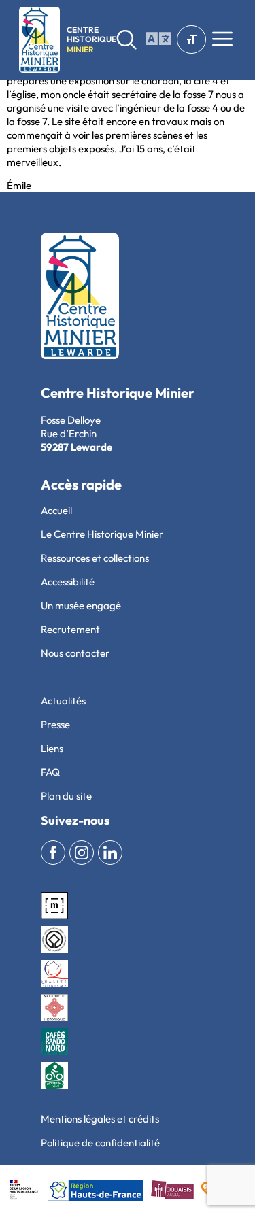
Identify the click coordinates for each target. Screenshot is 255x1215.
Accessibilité (68, 581)
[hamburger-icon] (155, 39)
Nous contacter (75, 653)
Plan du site (66, 795)
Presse (55, 724)
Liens (52, 748)
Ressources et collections (95, 557)
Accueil (56, 510)
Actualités (63, 700)
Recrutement (70, 629)
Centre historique (91, 39)
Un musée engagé (81, 605)
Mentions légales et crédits (100, 1118)
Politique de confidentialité (100, 1142)
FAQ (50, 772)
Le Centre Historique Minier (102, 534)
